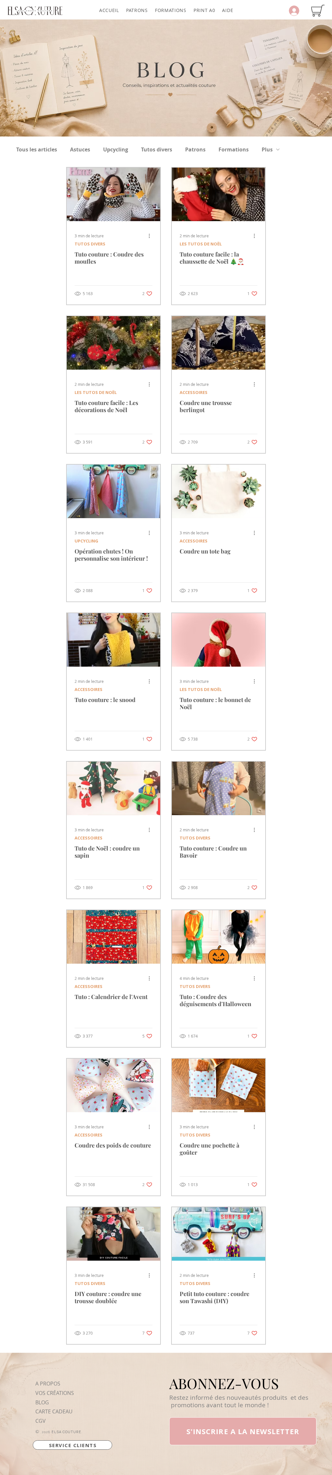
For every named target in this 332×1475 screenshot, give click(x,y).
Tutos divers (156, 149)
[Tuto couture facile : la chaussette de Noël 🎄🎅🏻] (218, 194)
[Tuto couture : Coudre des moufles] (113, 194)
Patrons (195, 149)
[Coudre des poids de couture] (113, 1085)
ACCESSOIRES (194, 392)
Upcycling (115, 149)
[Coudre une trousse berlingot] (218, 343)
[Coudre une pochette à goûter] (218, 1085)
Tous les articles (36, 149)
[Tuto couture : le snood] (113, 640)
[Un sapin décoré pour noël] (113, 343)
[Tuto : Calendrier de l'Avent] (113, 937)
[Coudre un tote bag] (218, 491)
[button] (137, 10)
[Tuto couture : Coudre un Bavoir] (218, 788)
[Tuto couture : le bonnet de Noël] (218, 640)
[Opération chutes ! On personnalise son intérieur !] (113, 491)
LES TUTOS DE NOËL (201, 243)
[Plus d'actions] (151, 236)
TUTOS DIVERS (90, 243)
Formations (234, 149)
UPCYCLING (86, 540)
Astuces (80, 149)
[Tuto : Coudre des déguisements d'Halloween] (218, 937)
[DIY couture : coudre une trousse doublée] (113, 1234)
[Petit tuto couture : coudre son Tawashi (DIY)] (218, 1234)
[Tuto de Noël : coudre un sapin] (113, 788)
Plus (267, 149)
